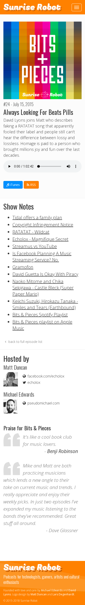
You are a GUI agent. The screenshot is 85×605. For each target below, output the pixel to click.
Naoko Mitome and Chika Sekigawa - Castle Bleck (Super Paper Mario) (43, 287)
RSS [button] (32, 185)
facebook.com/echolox (45, 376)
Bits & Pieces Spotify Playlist (40, 315)
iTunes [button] (14, 185)
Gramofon (22, 267)
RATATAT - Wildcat (30, 232)
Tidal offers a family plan (37, 217)
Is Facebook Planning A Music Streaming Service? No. (41, 256)
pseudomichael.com (43, 403)
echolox (33, 382)
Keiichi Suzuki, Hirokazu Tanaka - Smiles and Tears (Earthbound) (45, 304)
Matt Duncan (39, 594)
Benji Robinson (62, 451)
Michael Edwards (52, 590)
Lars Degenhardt (63, 594)
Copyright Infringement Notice (42, 225)
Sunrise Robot (32, 7)
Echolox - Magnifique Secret (40, 239)
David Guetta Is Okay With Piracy (45, 274)
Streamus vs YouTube (34, 246)
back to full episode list (24, 341)
